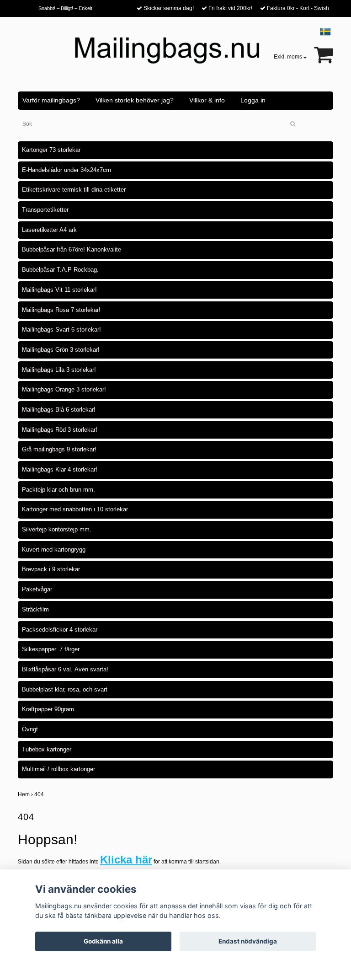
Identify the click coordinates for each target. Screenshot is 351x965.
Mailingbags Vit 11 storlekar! (59, 289)
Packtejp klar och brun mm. (58, 489)
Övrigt (30, 729)
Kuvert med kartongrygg (53, 549)
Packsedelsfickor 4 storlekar (59, 629)
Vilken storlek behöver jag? (135, 100)
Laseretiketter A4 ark (49, 229)
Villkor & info (207, 100)
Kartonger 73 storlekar (51, 149)
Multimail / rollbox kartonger (58, 769)
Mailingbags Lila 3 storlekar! (59, 369)
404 (39, 794)
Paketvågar (37, 589)
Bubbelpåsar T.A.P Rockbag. (60, 269)
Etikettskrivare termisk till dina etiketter (74, 189)
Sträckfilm (35, 609)
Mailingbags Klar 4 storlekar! (59, 469)
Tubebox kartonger (46, 749)
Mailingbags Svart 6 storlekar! (61, 329)
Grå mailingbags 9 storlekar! (59, 449)
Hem (26, 794)
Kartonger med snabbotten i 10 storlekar (75, 509)
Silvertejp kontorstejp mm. (56, 529)
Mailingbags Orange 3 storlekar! (64, 389)
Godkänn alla (103, 941)
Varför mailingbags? (51, 100)
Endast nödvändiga (247, 941)
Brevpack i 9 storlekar (51, 569)
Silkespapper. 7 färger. (51, 649)
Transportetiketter (45, 209)
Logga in (253, 100)
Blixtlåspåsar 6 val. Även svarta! (65, 669)
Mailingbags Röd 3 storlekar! (59, 429)
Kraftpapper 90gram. (49, 709)
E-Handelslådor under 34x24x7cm (66, 169)
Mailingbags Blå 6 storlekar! (59, 409)
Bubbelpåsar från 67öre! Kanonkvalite (71, 249)
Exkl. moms (288, 57)
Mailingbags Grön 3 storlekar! (61, 349)
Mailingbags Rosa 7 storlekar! (61, 309)
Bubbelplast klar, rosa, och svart (64, 689)
